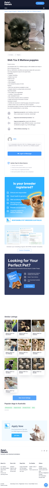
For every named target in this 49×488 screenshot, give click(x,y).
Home (6, 11)
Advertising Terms (14, 483)
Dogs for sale (13, 468)
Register (40, 466)
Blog (40, 471)
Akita (33, 407)
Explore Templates (24, 250)
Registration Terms (23, 483)
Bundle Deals (42, 477)
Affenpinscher (8, 407)
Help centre (3, 469)
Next (41, 39)
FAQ (2, 471)
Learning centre (4, 474)
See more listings (24, 398)
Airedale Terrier (26, 407)
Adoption (12, 466)
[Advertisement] (24, 304)
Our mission (3, 466)
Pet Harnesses (23, 468)
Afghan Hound (17, 407)
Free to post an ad (33, 469)
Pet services (13, 471)
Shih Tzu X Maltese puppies (34, 11)
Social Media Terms (33, 483)
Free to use (3, 472)
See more (7, 410)
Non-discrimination (5, 468)
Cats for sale (13, 469)
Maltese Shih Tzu (22, 11)
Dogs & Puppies (13, 11)
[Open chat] (46, 485)
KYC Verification (42, 475)
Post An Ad (40, 3)
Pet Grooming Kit (23, 469)
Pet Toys (22, 471)
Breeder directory (43, 468)
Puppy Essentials (23, 466)
